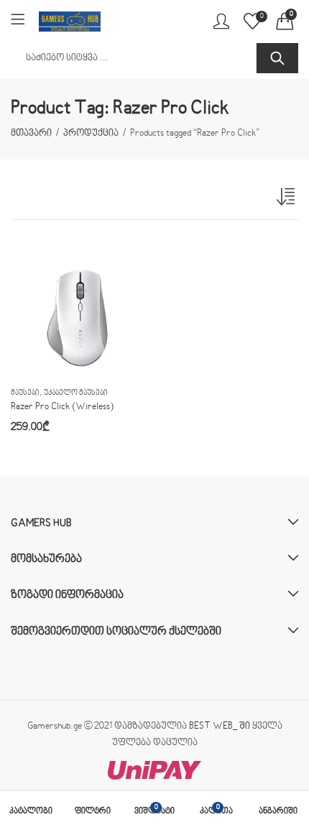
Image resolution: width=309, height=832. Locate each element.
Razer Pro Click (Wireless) (62, 407)
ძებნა (277, 58)
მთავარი (31, 133)
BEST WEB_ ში (219, 726)
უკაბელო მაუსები (76, 393)
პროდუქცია (91, 133)
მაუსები (25, 393)
